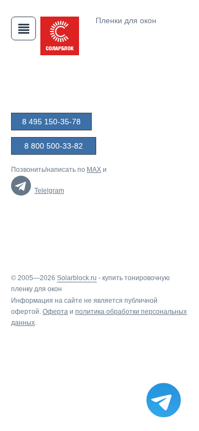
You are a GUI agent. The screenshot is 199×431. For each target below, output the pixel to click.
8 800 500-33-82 (53, 145)
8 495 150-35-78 (51, 121)
